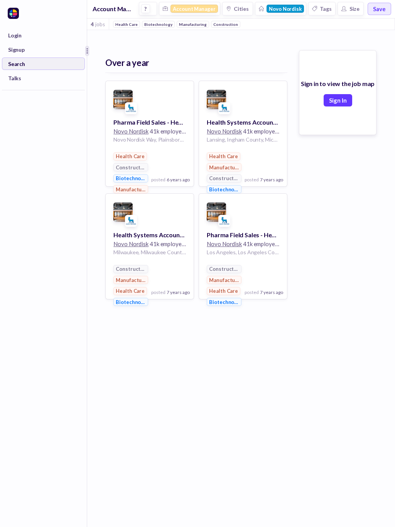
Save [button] (379, 8)
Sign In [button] (338, 100)
